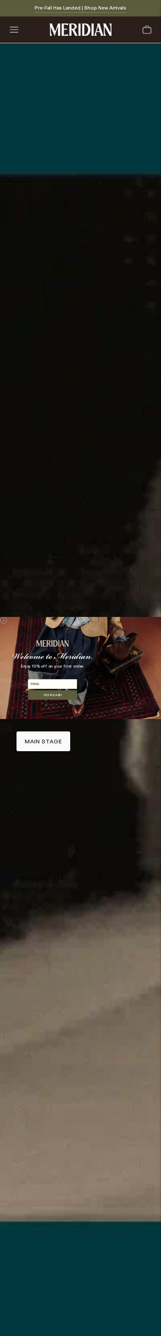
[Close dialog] (4, 621)
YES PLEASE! (52, 694)
